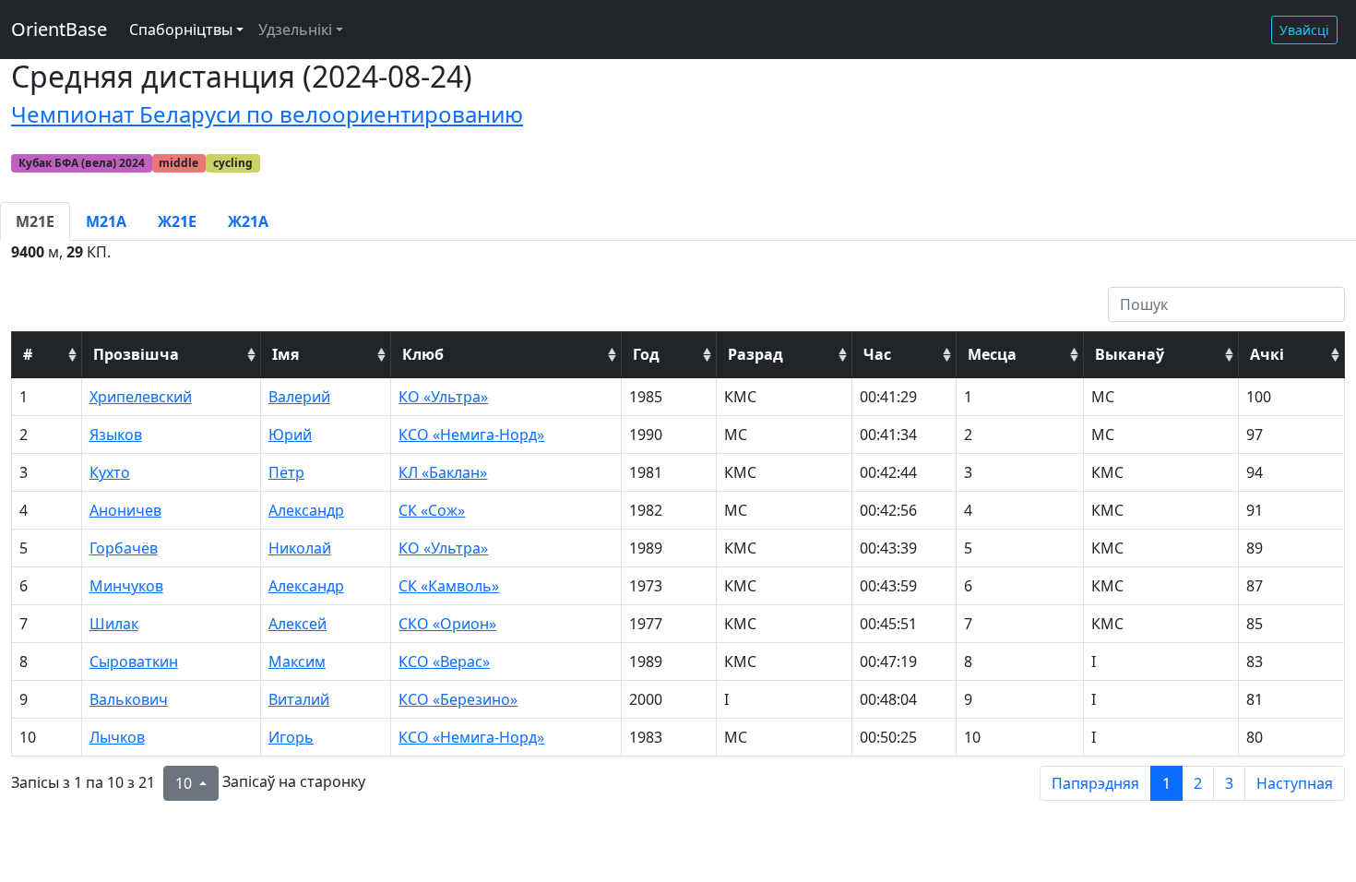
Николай (299, 548)
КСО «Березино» (457, 699)
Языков (115, 434)
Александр (306, 510)
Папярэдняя (1095, 783)
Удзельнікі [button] (295, 29)
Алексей (297, 624)
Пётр (286, 472)
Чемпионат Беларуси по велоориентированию (267, 114)
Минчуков (126, 586)
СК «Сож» (431, 510)
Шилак (113, 624)
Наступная (1294, 783)
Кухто (109, 472)
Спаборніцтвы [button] (180, 29)
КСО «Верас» (444, 661)
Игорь (291, 737)
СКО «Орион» (447, 624)
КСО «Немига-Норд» (471, 434)
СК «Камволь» (448, 586)
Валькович (128, 699)
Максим (297, 661)
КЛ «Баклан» (442, 472)
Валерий (299, 397)
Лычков (117, 737)
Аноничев (125, 510)
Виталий (298, 699)
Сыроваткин (133, 661)
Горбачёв (123, 548)
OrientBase (59, 29)
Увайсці (1304, 30)
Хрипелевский (140, 397)
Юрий (290, 434)
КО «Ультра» (443, 397)
